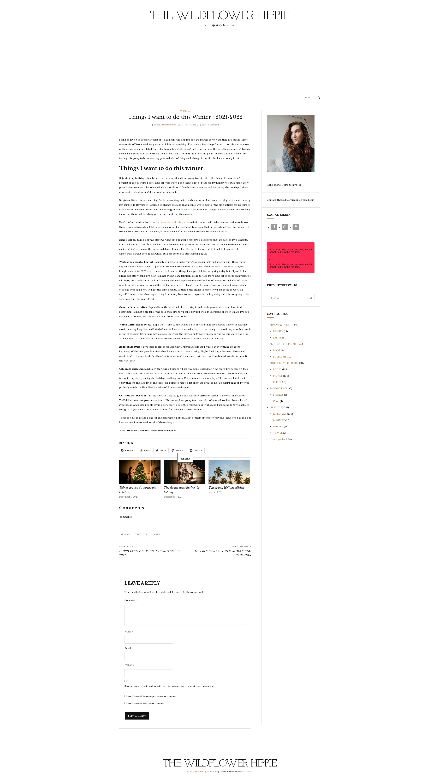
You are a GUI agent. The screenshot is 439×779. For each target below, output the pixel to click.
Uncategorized (278, 439)
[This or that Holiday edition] (229, 472)
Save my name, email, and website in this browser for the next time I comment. (169, 686)
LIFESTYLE (276, 407)
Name (128, 631)
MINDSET (279, 420)
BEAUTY (278, 331)
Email (128, 648)
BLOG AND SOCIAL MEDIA (285, 344)
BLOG (276, 350)
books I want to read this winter (170, 222)
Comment (131, 600)
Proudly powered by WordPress (202, 771)
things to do (141, 534)
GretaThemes (246, 771)
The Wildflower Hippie (219, 16)
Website (129, 664)
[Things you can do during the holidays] (140, 472)
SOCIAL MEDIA (282, 356)
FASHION (278, 337)
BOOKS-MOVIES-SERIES (284, 363)
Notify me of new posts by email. (146, 703)
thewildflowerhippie (166, 124)
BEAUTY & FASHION (281, 325)
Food (276, 401)
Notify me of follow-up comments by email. (152, 696)
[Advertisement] (219, 62)
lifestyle (125, 534)
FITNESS (278, 394)
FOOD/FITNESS (279, 388)
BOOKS (277, 369)
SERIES (277, 382)
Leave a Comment (210, 124)
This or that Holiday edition (226, 487)
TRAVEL (278, 432)
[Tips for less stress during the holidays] (184, 472)
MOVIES (278, 375)
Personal (185, 111)
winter (156, 534)
